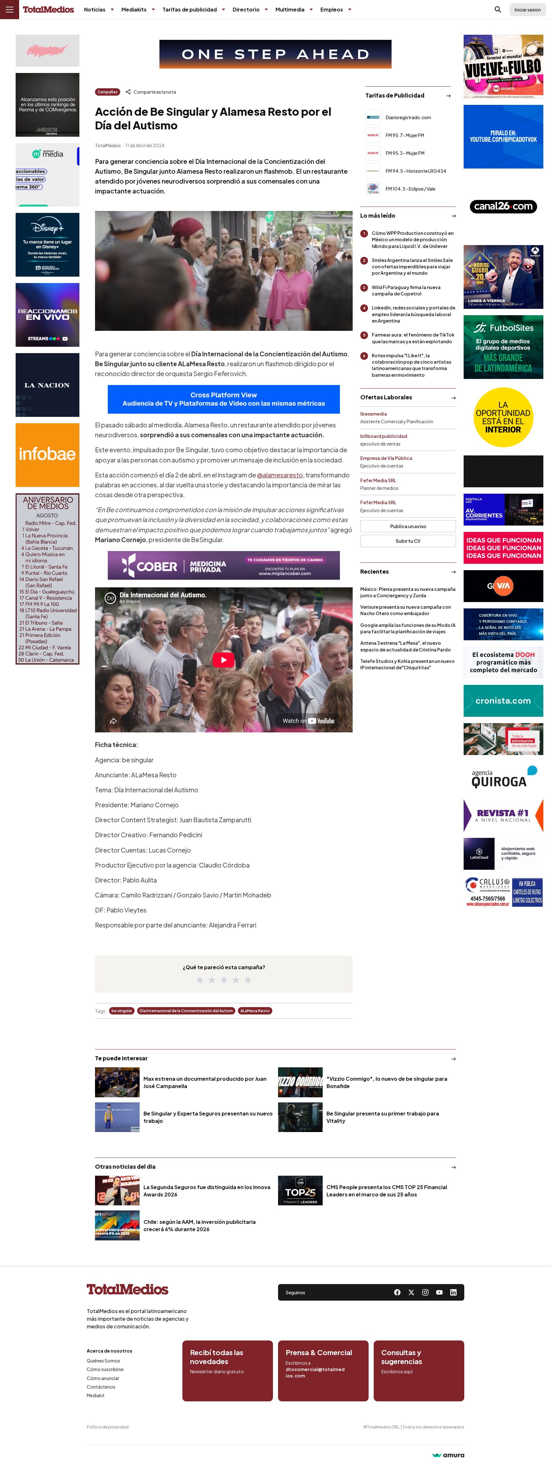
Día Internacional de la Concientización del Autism (186, 1010)
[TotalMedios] (138, 1290)
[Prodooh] (503, 663)
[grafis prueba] (47, 51)
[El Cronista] (503, 701)
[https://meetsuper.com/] (503, 548)
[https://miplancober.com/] (224, 565)
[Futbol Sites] (503, 347)
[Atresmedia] (503, 277)
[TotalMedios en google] (425, 1292)
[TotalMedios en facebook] (397, 1292)
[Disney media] (47, 245)
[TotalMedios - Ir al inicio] (48, 9)
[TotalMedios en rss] (453, 1292)
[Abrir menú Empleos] (350, 9)
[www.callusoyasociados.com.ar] (503, 892)
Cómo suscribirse (105, 1369)
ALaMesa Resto (255, 1010)
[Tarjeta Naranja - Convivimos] (503, 816)
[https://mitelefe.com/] (47, 315)
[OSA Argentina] (275, 54)
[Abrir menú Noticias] (112, 9)
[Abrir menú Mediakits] (153, 9)
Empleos (331, 9)
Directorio (246, 9)
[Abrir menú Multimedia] (311, 9)
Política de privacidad (108, 1427)
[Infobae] (47, 455)
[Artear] (503, 624)
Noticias (95, 9)
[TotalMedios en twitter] (411, 1292)
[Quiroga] (503, 777)
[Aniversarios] (47, 579)
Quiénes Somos (103, 1360)
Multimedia (290, 9)
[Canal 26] (503, 207)
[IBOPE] (224, 399)
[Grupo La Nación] (47, 385)
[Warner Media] (503, 66)
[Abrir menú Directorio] (266, 9)
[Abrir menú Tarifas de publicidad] (223, 9)
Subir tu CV (408, 541)
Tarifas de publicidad (190, 9)
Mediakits (134, 9)
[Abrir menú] (9, 9)
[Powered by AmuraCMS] (448, 1456)
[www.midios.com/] (47, 105)
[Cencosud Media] (47, 175)
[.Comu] (503, 137)
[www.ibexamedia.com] (503, 510)
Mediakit (96, 1395)
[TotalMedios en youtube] (439, 1292)
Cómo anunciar (103, 1378)
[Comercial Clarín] (503, 739)
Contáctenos (101, 1387)
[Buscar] (498, 9)
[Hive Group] (503, 471)
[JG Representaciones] (503, 417)
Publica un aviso (408, 526)
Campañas (108, 92)
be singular (122, 1010)
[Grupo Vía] (503, 586)
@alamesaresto (280, 475)
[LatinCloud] (503, 854)
